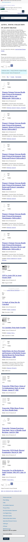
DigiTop (13, 5)
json (12, 491)
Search (23, 11)
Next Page (12, 65)
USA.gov (5, 526)
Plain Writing (6, 500)
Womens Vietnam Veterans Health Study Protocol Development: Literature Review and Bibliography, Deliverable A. (13, 95)
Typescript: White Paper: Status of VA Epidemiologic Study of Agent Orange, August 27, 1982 (13, 388)
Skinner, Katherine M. (12, 258)
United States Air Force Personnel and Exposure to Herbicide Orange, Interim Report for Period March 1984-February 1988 (14, 354)
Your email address (7, 534)
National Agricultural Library (13, 8)
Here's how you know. (6, 2)
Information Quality (7, 515)
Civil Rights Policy (7, 513)
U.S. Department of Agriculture (11, 9)
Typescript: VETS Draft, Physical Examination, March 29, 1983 (13, 451)
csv (4, 491)
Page (2, 66)
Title (8, 76)
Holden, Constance (11, 309)
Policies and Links (7, 497)
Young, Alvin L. (10, 479)
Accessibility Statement (8, 505)
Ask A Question (3, 5)
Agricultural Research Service (10, 521)
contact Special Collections (13, 290)
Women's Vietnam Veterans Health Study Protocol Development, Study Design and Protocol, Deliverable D (14, 156)
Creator (12, 76)
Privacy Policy (6, 507)
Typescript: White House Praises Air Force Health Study (13, 409)
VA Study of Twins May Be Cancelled (11, 303)
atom (2, 491)
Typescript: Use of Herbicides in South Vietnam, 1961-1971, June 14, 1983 (14, 472)
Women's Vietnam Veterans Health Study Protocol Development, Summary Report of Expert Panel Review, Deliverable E (14, 126)
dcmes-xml (8, 491)
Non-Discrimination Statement (10, 510)
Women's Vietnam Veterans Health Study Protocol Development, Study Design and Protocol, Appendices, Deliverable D (14, 186)
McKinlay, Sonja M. (11, 107)
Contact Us (9, 5)
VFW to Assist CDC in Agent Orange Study (11, 276)
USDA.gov (5, 523)
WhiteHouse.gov (7, 528)
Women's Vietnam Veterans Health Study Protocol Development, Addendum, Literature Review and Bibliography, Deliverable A (14, 246)
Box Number (18, 76)
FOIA (4, 502)
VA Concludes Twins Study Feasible (14, 327)
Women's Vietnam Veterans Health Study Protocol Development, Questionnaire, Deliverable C (14, 216)
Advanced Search (21, 13)
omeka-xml (16, 491)
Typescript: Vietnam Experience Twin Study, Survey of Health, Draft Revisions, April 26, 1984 (14, 430)
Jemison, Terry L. (11, 333)
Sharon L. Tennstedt (21, 107)
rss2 (20, 491)
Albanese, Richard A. (12, 368)
